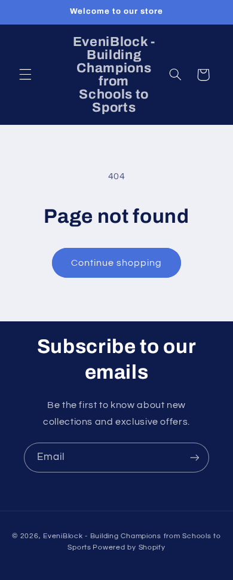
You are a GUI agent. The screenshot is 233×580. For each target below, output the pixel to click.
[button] (25, 74)
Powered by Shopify (129, 547)
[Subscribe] (195, 457)
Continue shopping (117, 263)
